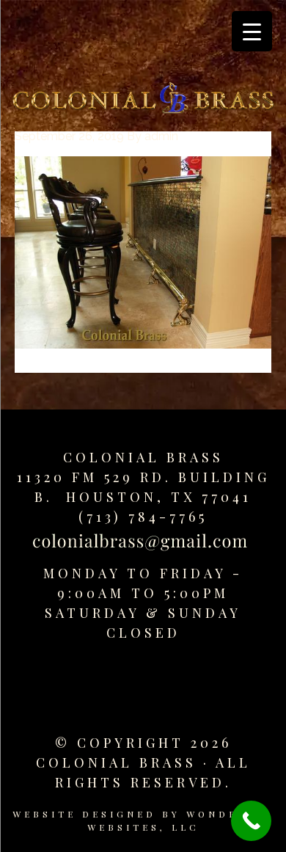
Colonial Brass (143, 457)
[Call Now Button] (251, 821)
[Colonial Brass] (143, 101)
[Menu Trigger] (252, 31)
